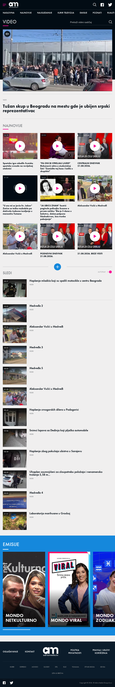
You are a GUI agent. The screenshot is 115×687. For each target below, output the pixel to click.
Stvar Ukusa (90, 667)
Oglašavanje (10, 651)
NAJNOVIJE (12, 125)
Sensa (102, 667)
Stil (56, 667)
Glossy (46, 667)
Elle (64, 667)
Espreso (23, 667)
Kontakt (29, 651)
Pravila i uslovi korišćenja (101, 651)
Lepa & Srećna (57, 673)
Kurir (12, 667)
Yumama (75, 667)
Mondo (35, 667)
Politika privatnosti (74, 651)
